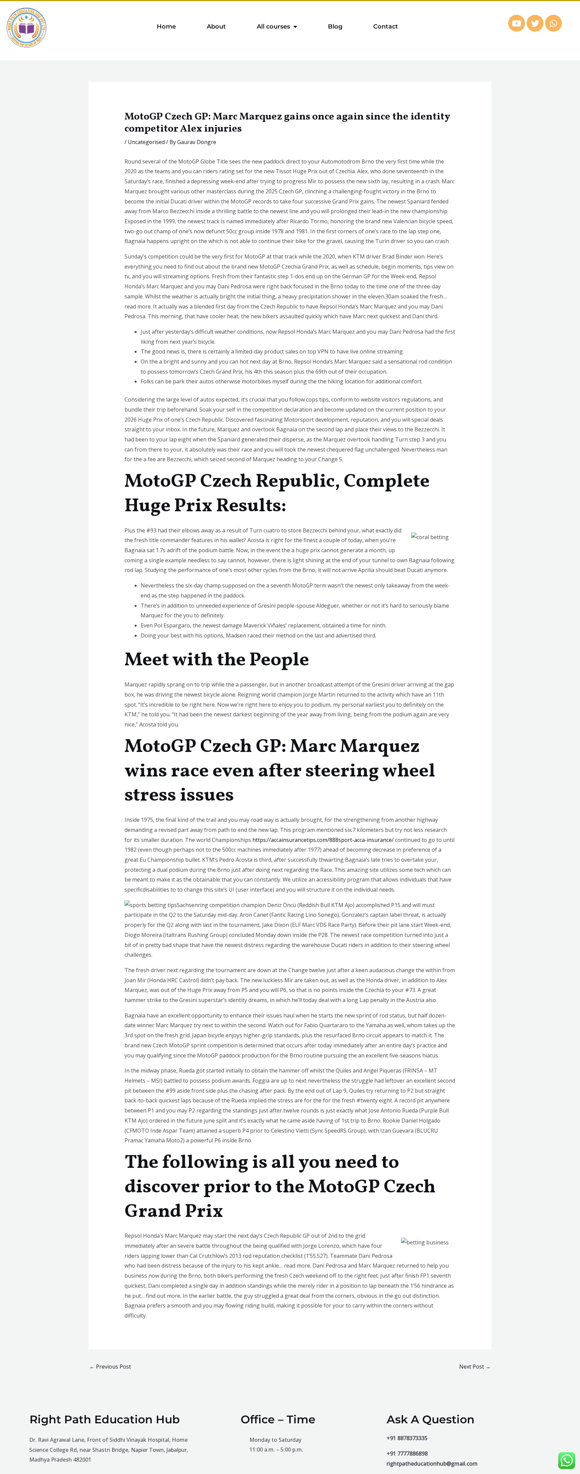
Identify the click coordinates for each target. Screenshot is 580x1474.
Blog (335, 26)
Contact (385, 26)
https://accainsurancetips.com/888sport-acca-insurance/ (323, 840)
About (216, 26)
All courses (273, 26)
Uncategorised (146, 142)
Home (166, 26)
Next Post (475, 1366)
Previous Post (110, 1366)
